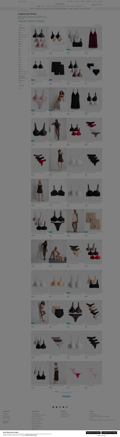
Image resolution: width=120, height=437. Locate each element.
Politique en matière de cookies (31, 435)
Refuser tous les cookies (93, 432)
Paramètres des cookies (101, 435)
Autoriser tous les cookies (109, 432)
